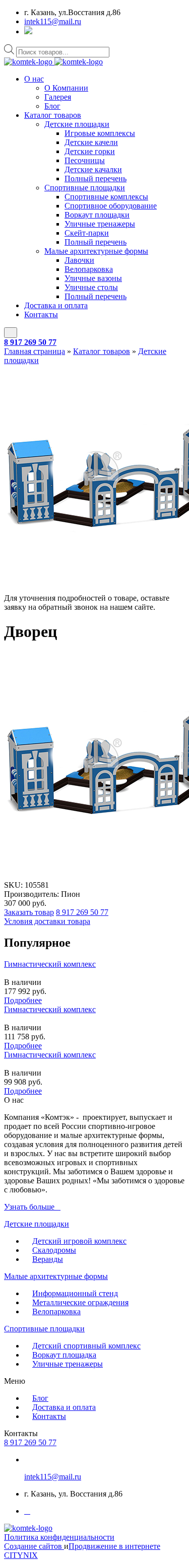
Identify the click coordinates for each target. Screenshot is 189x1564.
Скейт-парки (87, 233)
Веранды (47, 1259)
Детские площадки (76, 124)
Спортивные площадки (84, 187)
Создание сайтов (34, 1546)
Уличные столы (91, 287)
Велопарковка (89, 269)
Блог (52, 106)
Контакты (41, 314)
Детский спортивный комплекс (86, 1345)
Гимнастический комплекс (50, 964)
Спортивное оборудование (111, 205)
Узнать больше (29, 1206)
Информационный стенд (75, 1293)
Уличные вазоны (93, 278)
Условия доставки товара (47, 921)
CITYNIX (21, 1555)
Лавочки (79, 260)
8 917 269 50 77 (30, 342)
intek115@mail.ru (52, 21)
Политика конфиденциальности (59, 1537)
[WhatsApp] (28, 31)
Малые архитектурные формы (96, 251)
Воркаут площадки (97, 214)
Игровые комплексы (100, 133)
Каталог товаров (52, 115)
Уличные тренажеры (100, 224)
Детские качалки (93, 169)
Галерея (57, 97)
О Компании (66, 88)
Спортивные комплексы (106, 196)
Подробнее (23, 1000)
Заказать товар (29, 912)
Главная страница (34, 351)
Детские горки (90, 151)
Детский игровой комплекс (79, 1241)
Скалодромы (54, 1250)
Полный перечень (96, 178)
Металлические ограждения (80, 1302)
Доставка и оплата (56, 305)
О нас (34, 79)
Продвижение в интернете (114, 1546)
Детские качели (91, 142)
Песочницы (85, 160)
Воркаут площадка (64, 1354)
